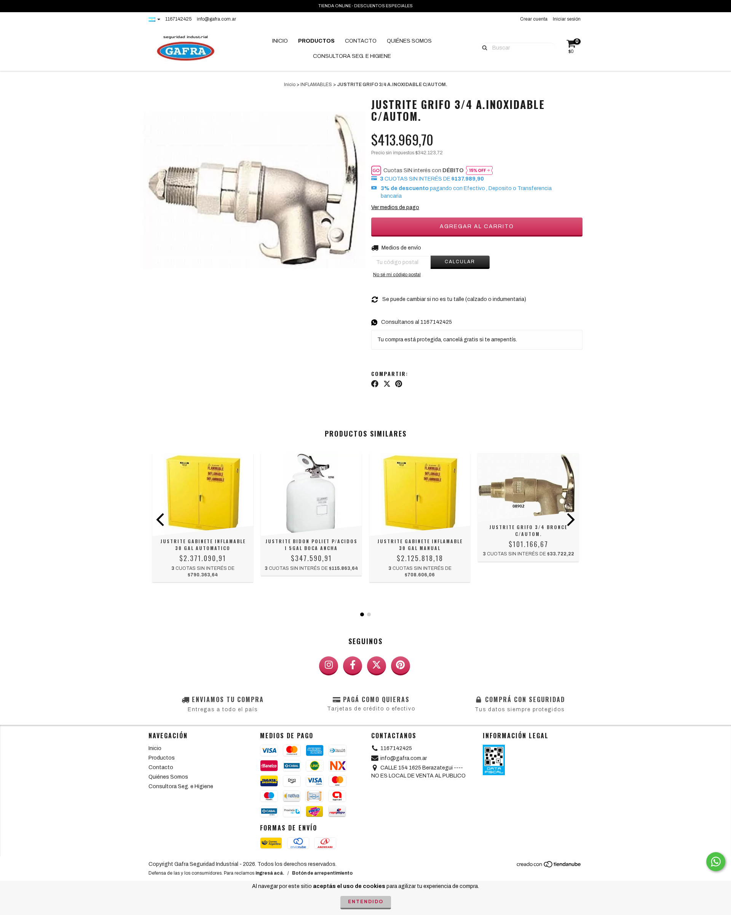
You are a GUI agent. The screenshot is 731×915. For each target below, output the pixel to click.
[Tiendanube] (549, 866)
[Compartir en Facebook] (374, 384)
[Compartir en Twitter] (387, 384)
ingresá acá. (269, 873)
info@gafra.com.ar (216, 19)
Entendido (365, 901)
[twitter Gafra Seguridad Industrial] (376, 665)
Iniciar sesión (567, 19)
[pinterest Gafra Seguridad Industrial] (400, 665)
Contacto (361, 41)
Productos (316, 41)
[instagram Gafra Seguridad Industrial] (328, 665)
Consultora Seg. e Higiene (352, 56)
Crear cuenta (533, 19)
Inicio (280, 41)
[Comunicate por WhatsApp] (715, 861)
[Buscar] (483, 47)
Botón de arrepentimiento (322, 873)
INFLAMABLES (316, 84)
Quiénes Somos (409, 41)
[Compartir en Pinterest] (398, 384)
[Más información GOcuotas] (479, 170)
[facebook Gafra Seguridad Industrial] (352, 665)
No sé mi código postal (397, 274)
